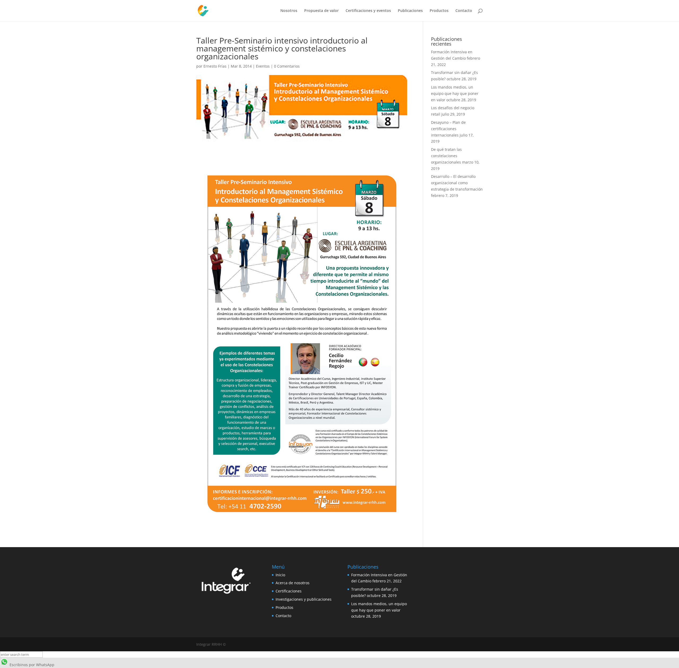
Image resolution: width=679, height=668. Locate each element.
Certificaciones (289, 591)
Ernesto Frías (215, 66)
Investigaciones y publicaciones (304, 599)
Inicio (280, 574)
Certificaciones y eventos (368, 11)
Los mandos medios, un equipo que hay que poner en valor (454, 93)
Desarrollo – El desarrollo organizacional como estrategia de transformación (457, 183)
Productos (439, 11)
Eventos (263, 66)
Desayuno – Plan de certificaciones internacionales (448, 129)
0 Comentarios (287, 66)
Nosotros (288, 11)
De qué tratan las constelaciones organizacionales (446, 156)
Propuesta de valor (321, 11)
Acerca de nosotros (293, 582)
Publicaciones (410, 11)
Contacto (463, 11)
